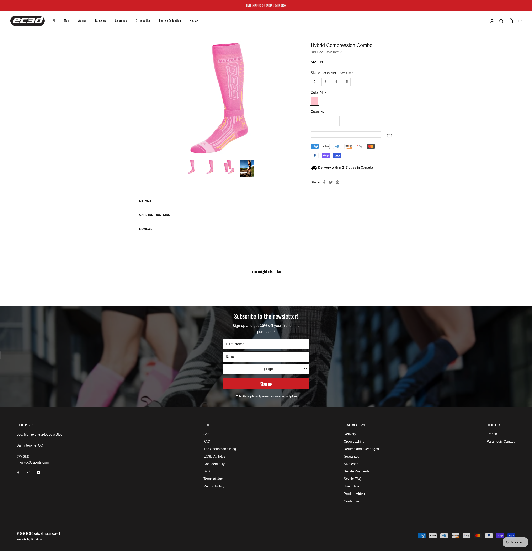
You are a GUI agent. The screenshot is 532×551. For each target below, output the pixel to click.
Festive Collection (170, 20)
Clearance (121, 20)
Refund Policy (213, 486)
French (492, 434)
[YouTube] (38, 472)
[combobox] (264, 369)
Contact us (352, 501)
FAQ (206, 441)
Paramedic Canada (501, 441)
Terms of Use (213, 479)
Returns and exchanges (361, 449)
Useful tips (351, 486)
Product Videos (355, 494)
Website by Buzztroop (30, 539)
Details (145, 200)
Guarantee (351, 456)
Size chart (351, 464)
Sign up (266, 384)
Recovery (100, 20)
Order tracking (354, 441)
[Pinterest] (337, 182)
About (207, 434)
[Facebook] (324, 182)
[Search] (501, 21)
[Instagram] (28, 472)
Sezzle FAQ (352, 479)
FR (520, 21)
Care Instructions (154, 214)
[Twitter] (331, 182)
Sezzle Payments (356, 471)
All (54, 20)
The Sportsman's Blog (219, 449)
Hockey (194, 20)
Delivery (350, 434)
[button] (389, 138)
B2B (206, 471)
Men (66, 20)
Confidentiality (214, 464)
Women (82, 20)
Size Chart (346, 73)
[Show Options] (305, 369)
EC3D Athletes (214, 456)
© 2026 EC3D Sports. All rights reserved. (38, 533)
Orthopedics (143, 20)
